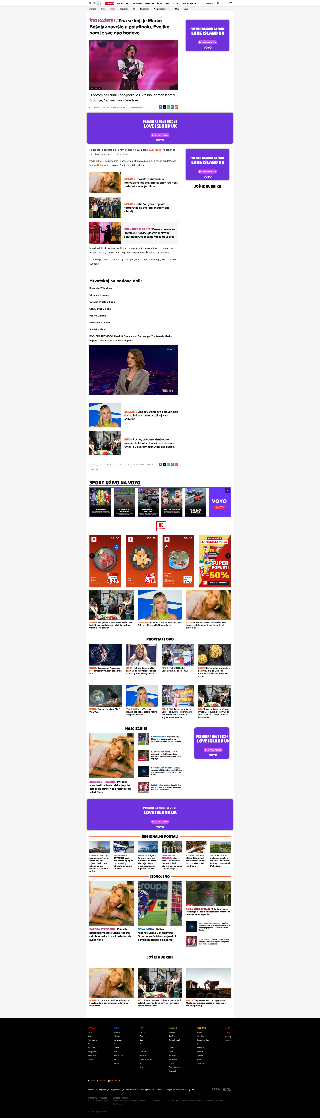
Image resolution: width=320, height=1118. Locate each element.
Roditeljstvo (173, 1059)
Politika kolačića (132, 1089)
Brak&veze (172, 1032)
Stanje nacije (92, 1051)
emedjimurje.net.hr (120, 1100)
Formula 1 (117, 1063)
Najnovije (228, 1036)
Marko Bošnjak (98, 165)
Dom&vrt (172, 1036)
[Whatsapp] (168, 107)
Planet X (200, 1051)
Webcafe (149, 3)
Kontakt (159, 1089)
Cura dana (200, 1036)
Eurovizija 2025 (108, 464)
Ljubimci (171, 1047)
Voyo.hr (107, 1100)
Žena (159, 3)
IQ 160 (176, 3)
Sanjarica (228, 1040)
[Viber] (172, 107)
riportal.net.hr (174, 1100)
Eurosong (94, 464)
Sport (120, 3)
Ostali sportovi (118, 1055)
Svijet (90, 1036)
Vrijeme (91, 1059)
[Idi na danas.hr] (109, 3)
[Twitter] (164, 107)
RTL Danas (91, 1044)
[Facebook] (160, 107)
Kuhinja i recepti (174, 1040)
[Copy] (176, 107)
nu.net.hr (219, 1100)
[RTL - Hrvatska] (216, 1089)
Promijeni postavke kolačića (175, 1089)
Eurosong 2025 (123, 464)
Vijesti (90, 1032)
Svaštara (200, 1055)
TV (134, 8)
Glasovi (150, 464)
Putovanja (172, 1055)
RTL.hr (90, 1100)
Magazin (137, 3)
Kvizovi (199, 1059)
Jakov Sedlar (119, 107)
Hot (128, 3)
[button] (92, 490)
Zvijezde (92, 8)
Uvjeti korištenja (117, 1089)
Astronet (200, 1032)
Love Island (144, 8)
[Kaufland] (160, 526)
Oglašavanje (104, 1089)
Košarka (116, 1047)
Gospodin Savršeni (161, 8)
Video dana (201, 1063)
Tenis (115, 1051)
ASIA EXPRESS (189, 3)
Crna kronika (92, 1040)
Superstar (143, 1055)
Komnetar (200, 1044)
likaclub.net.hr (118, 1104)
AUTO (167, 3)
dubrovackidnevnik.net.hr (191, 1100)
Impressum (92, 1089)
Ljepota (171, 1044)
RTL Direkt (91, 1047)
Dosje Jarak (92, 1055)
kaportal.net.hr (144, 1100)
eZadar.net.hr (208, 1100)
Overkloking (201, 1047)
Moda (171, 1051)
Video (228, 1032)
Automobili (172, 1071)
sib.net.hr (133, 1100)
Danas (91, 1027)
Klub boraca (118, 1040)
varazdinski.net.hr (159, 1100)
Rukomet (117, 1036)
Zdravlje (171, 1063)
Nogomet (117, 1032)
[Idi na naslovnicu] (96, 6)
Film (103, 8)
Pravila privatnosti (147, 1089)
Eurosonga (155, 149)
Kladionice (94, 469)
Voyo (186, 8)
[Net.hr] (227, 1089)
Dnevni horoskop (203, 1040)
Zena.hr (99, 1100)
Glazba (112, 8)
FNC (115, 1059)
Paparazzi (124, 8)
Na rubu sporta (118, 1044)
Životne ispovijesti (175, 1067)
